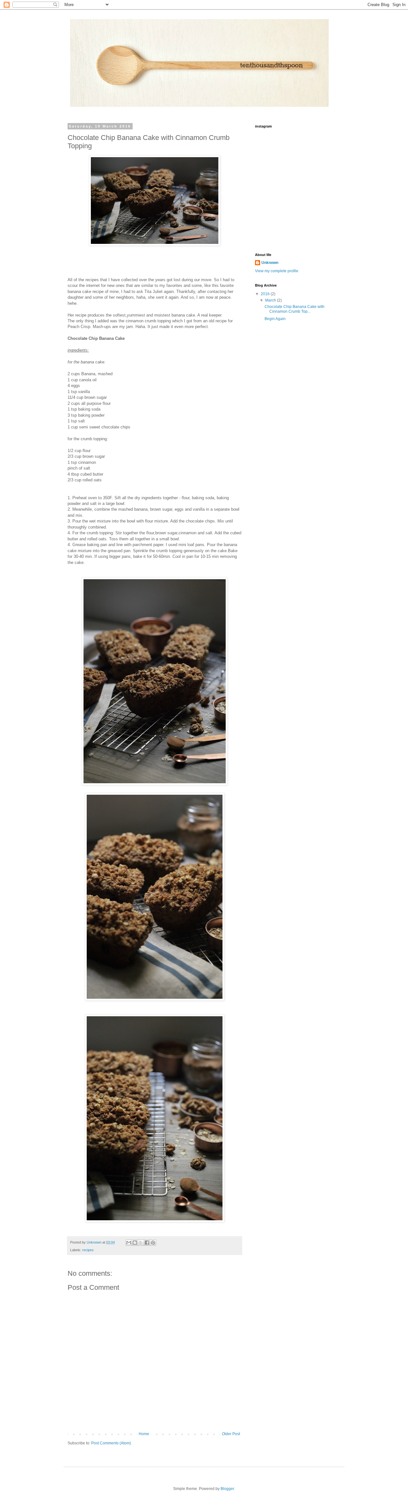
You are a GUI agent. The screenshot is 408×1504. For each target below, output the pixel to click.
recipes (88, 1250)
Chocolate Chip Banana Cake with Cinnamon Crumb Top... (294, 308)
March (271, 300)
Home (144, 1434)
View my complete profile (276, 271)
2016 (266, 294)
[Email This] (129, 1242)
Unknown (269, 262)
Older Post (231, 1434)
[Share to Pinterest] (153, 1242)
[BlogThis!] (135, 1242)
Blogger (227, 1488)
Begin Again (275, 319)
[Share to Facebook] (147, 1242)
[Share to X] (141, 1242)
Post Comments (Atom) (111, 1443)
